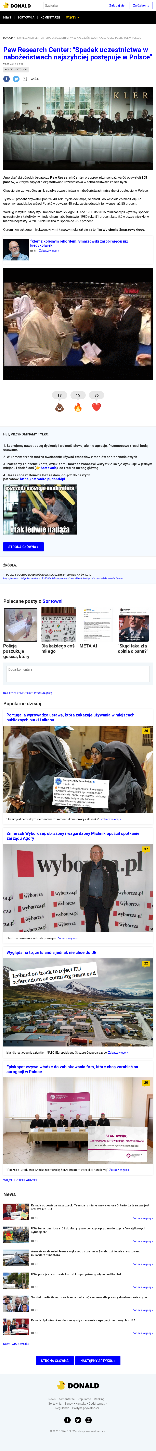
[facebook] (8, 79)
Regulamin (62, 1408)
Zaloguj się (117, 5)
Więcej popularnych (20, 1180)
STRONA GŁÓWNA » (23, 547)
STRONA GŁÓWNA (55, 1361)
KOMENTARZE (50, 17)
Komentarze (67, 1399)
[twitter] (17, 79)
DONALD (8, 37)
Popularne (84, 1399)
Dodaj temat (97, 1403)
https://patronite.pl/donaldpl (42, 479)
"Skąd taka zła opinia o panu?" (133, 648)
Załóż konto (141, 5)
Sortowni (52, 601)
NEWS (7, 17)
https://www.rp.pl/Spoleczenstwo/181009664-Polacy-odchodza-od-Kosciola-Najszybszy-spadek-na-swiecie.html (63, 578)
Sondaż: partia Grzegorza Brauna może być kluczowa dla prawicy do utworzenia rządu (89, 1297)
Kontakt (81, 1403)
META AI (88, 645)
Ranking (99, 1399)
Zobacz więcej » (49, 250)
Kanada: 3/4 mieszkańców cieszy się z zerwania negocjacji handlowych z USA (83, 1320)
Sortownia (48, 468)
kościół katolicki (16, 69)
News (52, 1399)
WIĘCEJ (71, 17)
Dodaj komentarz (20, 669)
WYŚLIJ (35, 79)
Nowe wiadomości (16, 1344)
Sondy (69, 1403)
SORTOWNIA (25, 17)
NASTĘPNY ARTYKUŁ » (97, 1361)
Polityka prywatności (85, 1408)
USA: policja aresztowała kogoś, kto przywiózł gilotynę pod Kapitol (76, 1274)
